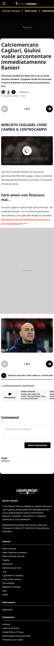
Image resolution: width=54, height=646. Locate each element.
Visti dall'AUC (8, 583)
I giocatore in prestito (12, 575)
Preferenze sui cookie (12, 639)
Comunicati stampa (11, 579)
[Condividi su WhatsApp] (3, 92)
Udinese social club (11, 567)
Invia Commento (37, 445)
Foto (4, 590)
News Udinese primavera (14, 552)
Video (5, 594)
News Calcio (31, 10)
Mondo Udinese (11, 10)
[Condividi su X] (14, 92)
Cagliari (30, 175)
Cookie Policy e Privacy (13, 632)
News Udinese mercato (13, 556)
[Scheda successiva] (49, 108)
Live (4, 571)
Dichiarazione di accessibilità (16, 636)
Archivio (6, 624)
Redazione (7, 609)
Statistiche (7, 564)
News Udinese (9, 548)
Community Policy (10, 628)
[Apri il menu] (4, 3)
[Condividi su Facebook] (8, 92)
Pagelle (5, 560)
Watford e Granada (11, 586)
